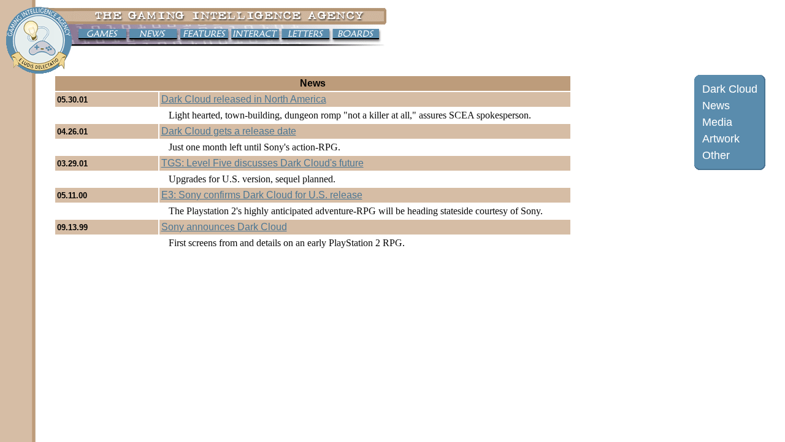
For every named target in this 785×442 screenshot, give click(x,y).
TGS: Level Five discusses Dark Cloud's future (262, 163)
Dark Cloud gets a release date (228, 131)
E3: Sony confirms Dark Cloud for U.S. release (261, 195)
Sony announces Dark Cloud (224, 227)
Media (717, 122)
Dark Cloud (729, 89)
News (716, 105)
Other (716, 155)
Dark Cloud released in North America (243, 99)
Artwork (721, 139)
